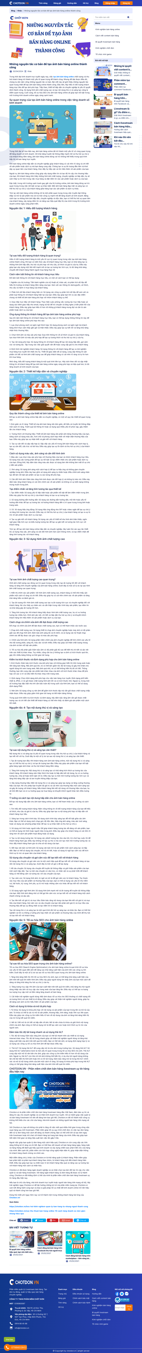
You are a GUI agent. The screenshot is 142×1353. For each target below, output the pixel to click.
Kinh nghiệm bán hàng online (108, 29)
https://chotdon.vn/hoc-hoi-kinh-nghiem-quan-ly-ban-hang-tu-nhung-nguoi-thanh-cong (48, 1206)
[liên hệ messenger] (121, 1294)
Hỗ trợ (85, 3)
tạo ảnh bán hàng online (63, 77)
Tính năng (43, 3)
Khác (20, 11)
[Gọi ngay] (7, 1347)
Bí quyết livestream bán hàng (108, 42)
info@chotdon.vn (22, 1328)
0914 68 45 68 (21, 1323)
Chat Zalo (9, 1339)
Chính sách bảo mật (81, 1298)
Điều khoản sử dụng (81, 1294)
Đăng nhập (110, 3)
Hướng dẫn (72, 3)
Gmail (67, 1220)
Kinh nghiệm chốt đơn (105, 48)
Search (128, 17)
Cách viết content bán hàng (107, 35)
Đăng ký (126, 3)
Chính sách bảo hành (81, 1303)
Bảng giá (57, 3)
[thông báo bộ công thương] (122, 1300)
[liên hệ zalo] (126, 1294)
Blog (97, 3)
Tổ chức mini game (103, 54)
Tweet (40, 1220)
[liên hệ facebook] (117, 1294)
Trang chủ (62, 1294)
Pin (54, 1220)
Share (26, 1220)
